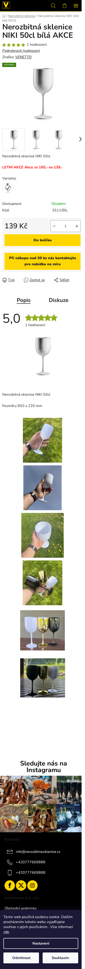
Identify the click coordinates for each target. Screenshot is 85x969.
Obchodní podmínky (21, 908)
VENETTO (23, 57)
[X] (21, 885)
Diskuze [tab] (58, 300)
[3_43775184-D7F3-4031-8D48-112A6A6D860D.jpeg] (42, 355)
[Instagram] (32, 885)
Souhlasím (60, 957)
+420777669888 (30, 861)
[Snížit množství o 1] (54, 226)
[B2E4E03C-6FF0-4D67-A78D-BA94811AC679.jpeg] (42, 487)
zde (6, 931)
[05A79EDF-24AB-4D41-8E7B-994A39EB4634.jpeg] (42, 439)
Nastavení (40, 943)
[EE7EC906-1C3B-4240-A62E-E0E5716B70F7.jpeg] (42, 674)
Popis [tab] (24, 300)
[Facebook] (10, 885)
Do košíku (43, 240)
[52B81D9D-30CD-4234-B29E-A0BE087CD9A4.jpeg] (42, 582)
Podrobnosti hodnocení (21, 50)
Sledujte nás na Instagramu (43, 766)
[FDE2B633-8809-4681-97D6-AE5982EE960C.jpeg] (42, 534)
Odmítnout (21, 957)
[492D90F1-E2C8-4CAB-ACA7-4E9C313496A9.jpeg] (42, 627)
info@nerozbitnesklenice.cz (38, 851)
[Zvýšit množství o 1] (76, 226)
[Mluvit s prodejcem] (42, 261)
